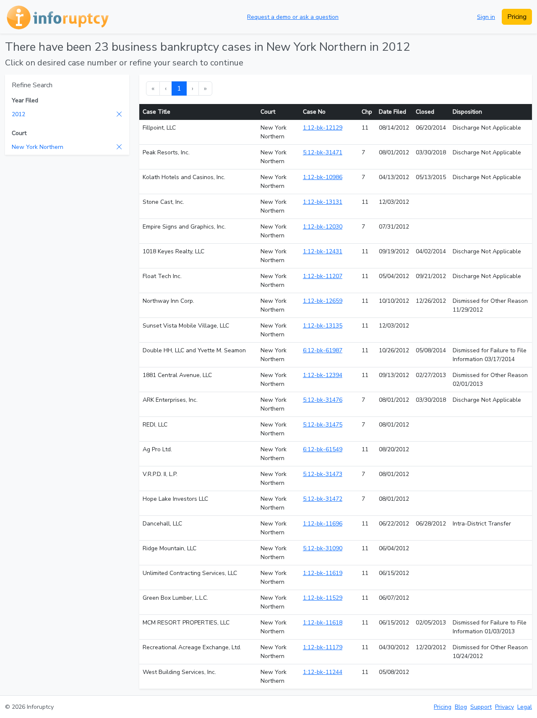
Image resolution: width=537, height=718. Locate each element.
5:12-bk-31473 (322, 474)
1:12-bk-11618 (322, 623)
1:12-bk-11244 (322, 672)
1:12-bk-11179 (322, 647)
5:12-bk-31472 (322, 499)
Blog (461, 707)
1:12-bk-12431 (322, 251)
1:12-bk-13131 (322, 202)
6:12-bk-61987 (322, 350)
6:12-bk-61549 (322, 449)
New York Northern (37, 147)
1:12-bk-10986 (322, 177)
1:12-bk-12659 (322, 301)
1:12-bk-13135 (322, 326)
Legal (524, 707)
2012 (18, 114)
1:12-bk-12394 (322, 375)
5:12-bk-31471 (322, 152)
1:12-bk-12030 (322, 227)
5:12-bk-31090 (322, 548)
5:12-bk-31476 (322, 400)
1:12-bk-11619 (322, 573)
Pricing (517, 16)
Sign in (486, 17)
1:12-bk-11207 (322, 276)
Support (481, 707)
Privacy (504, 707)
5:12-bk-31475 (322, 425)
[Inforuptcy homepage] (57, 16)
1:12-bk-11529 (322, 598)
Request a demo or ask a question (293, 17)
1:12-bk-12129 (322, 128)
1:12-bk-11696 (322, 524)
